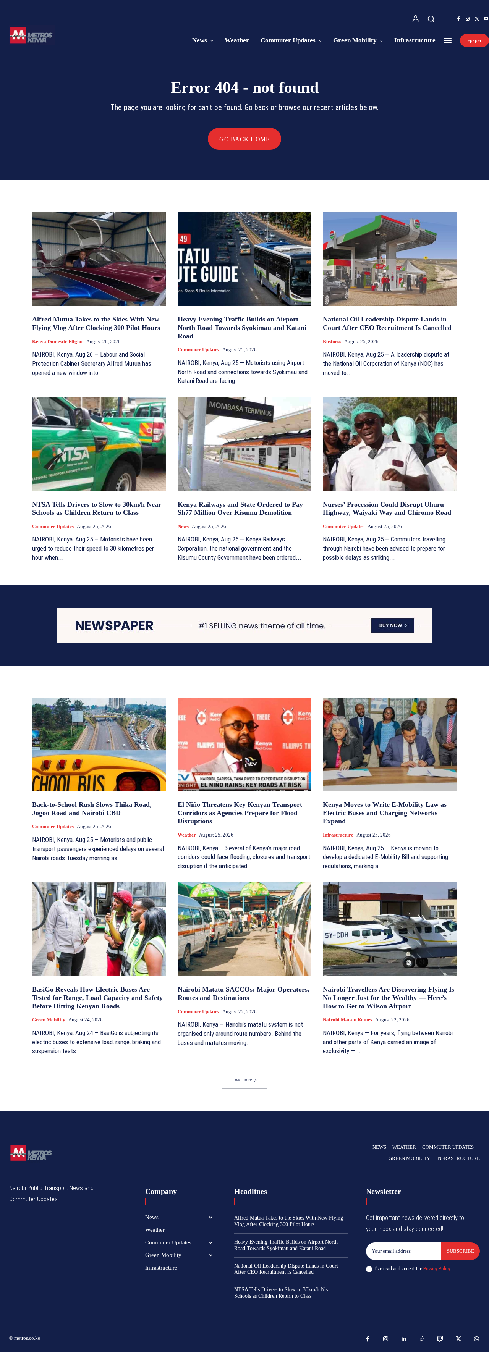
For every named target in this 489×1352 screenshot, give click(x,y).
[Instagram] (467, 19)
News (183, 526)
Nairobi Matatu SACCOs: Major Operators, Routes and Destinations (243, 993)
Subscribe (460, 1251)
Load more (242, 1079)
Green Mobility (48, 1019)
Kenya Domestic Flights (57, 341)
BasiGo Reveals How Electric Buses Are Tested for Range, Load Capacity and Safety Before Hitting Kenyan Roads (97, 997)
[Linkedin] (404, 1339)
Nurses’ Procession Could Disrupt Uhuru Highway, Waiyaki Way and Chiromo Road (387, 509)
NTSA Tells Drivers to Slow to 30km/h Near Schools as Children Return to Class (96, 509)
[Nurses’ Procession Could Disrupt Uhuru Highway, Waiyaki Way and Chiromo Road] (390, 444)
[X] (476, 19)
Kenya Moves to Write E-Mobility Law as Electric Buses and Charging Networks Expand (385, 813)
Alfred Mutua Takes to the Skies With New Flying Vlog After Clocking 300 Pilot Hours (96, 323)
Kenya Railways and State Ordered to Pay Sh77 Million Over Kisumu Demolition (240, 509)
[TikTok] (422, 1339)
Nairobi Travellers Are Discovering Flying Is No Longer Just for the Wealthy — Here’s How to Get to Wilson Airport (388, 997)
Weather (187, 835)
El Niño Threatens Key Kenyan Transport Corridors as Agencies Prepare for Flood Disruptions (240, 813)
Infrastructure (338, 835)
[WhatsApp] (477, 1339)
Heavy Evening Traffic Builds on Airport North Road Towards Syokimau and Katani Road (242, 327)
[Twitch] (440, 1339)
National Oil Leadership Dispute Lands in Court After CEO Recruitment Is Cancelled (387, 323)
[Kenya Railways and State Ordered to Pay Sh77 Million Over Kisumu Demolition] (245, 444)
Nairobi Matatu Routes (347, 1019)
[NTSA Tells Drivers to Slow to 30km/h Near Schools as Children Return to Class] (99, 444)
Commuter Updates (198, 349)
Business (332, 341)
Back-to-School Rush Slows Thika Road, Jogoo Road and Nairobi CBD (92, 809)
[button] (431, 19)
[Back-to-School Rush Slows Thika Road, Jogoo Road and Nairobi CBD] (99, 744)
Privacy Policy (436, 1268)
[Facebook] (458, 19)
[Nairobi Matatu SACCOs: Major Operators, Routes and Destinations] (245, 929)
